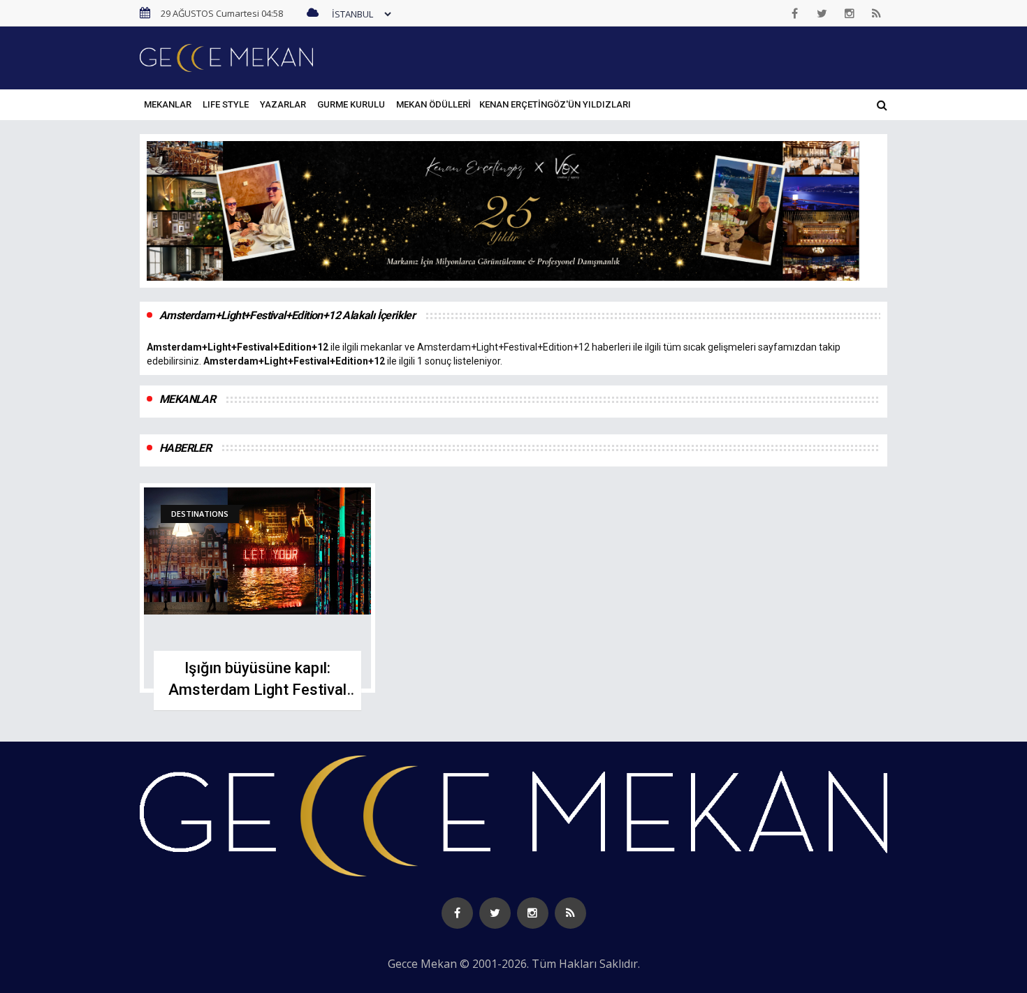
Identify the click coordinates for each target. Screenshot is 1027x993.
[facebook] (795, 13)
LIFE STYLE (226, 104)
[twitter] (822, 13)
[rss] (876, 13)
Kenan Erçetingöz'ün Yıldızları (555, 104)
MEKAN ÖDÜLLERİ (433, 104)
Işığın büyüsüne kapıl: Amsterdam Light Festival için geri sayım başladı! (257, 689)
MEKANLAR (167, 104)
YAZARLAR (283, 104)
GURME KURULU (351, 104)
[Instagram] (849, 13)
